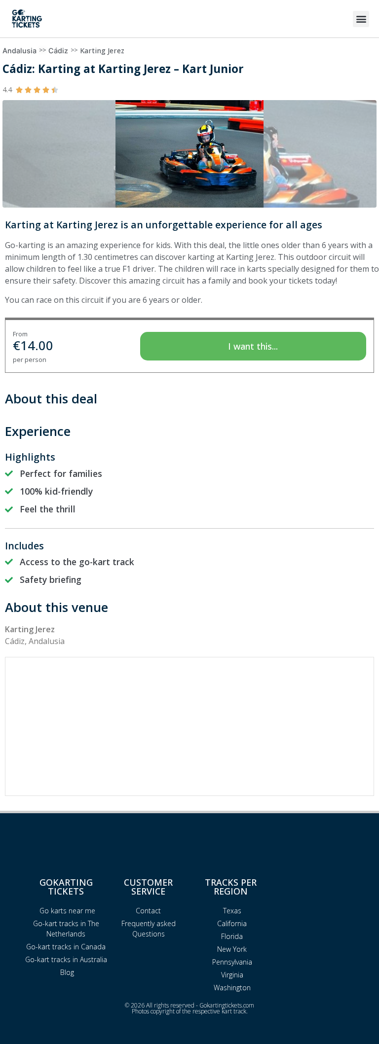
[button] (361, 19)
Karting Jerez (102, 50)
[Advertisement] (189, 726)
